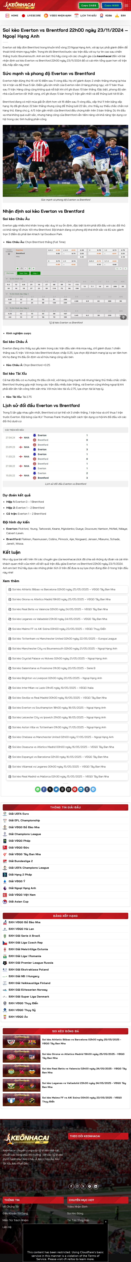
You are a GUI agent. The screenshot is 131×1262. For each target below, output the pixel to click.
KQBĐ (108, 15)
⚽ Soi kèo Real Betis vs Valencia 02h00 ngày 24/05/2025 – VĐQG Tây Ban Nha (58, 609)
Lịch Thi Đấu (88, 15)
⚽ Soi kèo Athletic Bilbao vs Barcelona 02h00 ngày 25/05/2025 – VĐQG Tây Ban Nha (61, 589)
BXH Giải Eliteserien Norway (28, 989)
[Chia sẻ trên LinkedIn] (81, 789)
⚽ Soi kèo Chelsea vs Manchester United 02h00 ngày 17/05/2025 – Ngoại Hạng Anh (61, 737)
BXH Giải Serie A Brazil (24, 935)
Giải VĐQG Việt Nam (22, 894)
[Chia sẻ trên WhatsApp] (38, 789)
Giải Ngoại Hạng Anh (22, 888)
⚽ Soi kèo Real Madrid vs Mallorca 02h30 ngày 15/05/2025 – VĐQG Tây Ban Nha (58, 776)
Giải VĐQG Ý (17, 881)
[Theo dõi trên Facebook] (71, 1186)
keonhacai (104, 56)
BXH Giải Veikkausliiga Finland (29, 983)
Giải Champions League (25, 834)
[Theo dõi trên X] (83, 1186)
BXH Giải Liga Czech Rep (26, 942)
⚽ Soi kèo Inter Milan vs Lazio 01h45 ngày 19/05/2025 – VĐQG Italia (50, 687)
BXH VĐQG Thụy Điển (23, 1003)
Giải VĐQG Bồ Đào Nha (24, 827)
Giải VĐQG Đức (19, 847)
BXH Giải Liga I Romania (25, 956)
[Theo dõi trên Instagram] (77, 1186)
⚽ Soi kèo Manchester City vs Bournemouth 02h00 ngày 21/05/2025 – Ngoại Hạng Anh (62, 648)
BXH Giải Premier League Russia (31, 962)
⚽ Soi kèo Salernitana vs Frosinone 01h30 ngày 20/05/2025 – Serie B (51, 668)
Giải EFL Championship (24, 820)
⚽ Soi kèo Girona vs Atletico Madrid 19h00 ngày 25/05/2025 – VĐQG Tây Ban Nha (59, 599)
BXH (123, 15)
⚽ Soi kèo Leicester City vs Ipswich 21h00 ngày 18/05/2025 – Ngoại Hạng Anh (57, 717)
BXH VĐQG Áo (18, 1016)
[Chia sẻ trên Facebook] (44, 789)
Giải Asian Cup (18, 901)
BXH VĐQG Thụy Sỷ (22, 1010)
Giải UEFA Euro (19, 813)
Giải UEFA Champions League (29, 867)
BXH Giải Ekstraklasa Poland (29, 969)
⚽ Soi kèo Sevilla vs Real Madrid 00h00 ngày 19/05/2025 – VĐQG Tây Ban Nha (57, 697)
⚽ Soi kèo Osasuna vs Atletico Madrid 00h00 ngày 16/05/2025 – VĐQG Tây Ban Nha (61, 747)
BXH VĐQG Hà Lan (21, 929)
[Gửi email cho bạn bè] (68, 789)
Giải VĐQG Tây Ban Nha (25, 854)
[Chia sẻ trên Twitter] (56, 789)
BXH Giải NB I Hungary (24, 976)
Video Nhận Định (60, 15)
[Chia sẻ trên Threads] (62, 789)
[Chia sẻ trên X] (50, 789)
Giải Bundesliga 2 (21, 861)
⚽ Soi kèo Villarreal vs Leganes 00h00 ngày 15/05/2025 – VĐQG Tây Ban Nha (57, 766)
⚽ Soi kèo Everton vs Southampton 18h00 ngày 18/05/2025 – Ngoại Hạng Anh (57, 707)
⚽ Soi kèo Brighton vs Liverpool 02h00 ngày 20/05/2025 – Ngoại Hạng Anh (55, 678)
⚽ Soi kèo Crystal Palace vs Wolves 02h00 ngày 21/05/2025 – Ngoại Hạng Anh (57, 658)
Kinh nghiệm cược (18, 333)
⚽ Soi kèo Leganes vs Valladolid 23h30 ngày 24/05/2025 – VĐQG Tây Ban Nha (57, 619)
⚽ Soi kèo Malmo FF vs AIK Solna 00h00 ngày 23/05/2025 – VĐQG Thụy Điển (57, 628)
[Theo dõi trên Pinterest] (89, 1186)
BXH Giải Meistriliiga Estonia (28, 949)
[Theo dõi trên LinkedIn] (96, 1186)
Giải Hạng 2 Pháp (20, 874)
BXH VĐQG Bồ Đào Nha (24, 922)
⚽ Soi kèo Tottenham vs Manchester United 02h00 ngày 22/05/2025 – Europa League (62, 638)
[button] (126, 5)
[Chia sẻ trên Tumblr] (87, 789)
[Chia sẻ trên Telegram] (93, 789)
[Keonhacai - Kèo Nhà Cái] (19, 5)
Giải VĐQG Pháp (19, 840)
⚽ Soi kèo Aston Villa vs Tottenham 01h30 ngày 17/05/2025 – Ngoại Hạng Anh (57, 727)
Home (14, 15)
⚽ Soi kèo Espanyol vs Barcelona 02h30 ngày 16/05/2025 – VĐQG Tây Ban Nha (58, 756)
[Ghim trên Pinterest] (75, 789)
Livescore (34, 15)
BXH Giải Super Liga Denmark (29, 996)
